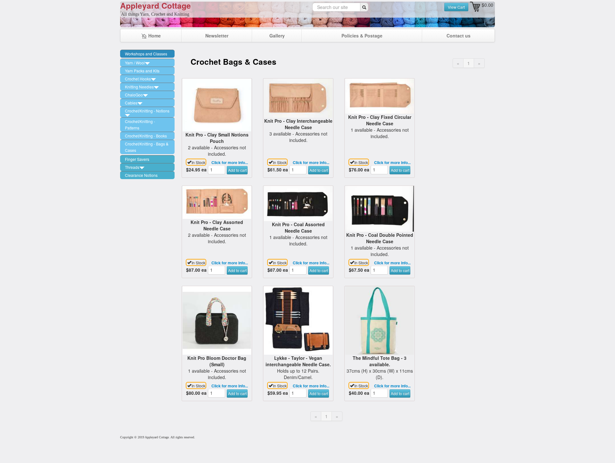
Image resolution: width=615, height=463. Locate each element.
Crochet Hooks (138, 78)
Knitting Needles (139, 86)
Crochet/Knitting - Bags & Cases (146, 147)
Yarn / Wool (135, 62)
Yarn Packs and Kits (142, 70)
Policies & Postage (361, 35)
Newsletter (216, 35)
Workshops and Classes (146, 53)
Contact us (459, 35)
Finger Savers (137, 159)
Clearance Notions (141, 175)
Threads (132, 167)
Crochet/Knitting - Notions (147, 110)
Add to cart (237, 170)
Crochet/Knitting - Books (146, 135)
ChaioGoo (134, 94)
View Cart (456, 7)
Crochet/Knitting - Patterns (140, 124)
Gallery (277, 35)
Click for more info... (229, 162)
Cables (131, 102)
